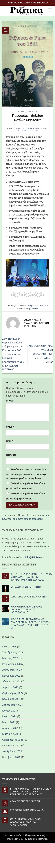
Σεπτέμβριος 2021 (12, 704)
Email (9, 441)
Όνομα (10, 427)
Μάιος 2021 (8, 722)
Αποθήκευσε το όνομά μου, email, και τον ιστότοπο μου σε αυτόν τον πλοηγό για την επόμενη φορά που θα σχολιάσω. (26, 474)
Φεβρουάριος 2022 (12, 693)
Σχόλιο (10, 400)
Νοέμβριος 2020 (11, 757)
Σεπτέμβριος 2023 (12, 652)
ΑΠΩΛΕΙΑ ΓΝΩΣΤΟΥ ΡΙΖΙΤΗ (26, 586)
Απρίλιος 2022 (10, 687)
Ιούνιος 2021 (9, 716)
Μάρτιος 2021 (10, 733)
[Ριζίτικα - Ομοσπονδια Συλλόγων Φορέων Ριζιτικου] (26, 11)
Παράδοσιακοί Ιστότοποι (36, 839)
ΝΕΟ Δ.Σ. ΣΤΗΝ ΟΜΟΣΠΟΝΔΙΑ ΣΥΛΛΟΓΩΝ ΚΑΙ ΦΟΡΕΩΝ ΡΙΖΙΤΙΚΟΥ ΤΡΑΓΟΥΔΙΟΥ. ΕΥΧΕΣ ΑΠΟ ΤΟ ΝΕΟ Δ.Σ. (30, 624)
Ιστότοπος (11, 455)
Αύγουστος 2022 (11, 681)
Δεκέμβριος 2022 (12, 670)
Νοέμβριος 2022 (11, 675)
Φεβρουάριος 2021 (12, 739)
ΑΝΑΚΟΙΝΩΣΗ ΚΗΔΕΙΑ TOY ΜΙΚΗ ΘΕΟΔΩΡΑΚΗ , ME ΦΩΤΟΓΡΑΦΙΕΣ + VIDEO (41, 354)
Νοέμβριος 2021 (11, 699)
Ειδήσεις (22, 112)
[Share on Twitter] (24, 294)
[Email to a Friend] (30, 294)
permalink (33, 308)
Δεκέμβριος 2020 (12, 751)
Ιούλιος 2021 (9, 710)
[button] (4, 11)
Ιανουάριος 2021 (11, 745)
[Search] (50, 11)
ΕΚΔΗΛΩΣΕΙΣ (32, 112)
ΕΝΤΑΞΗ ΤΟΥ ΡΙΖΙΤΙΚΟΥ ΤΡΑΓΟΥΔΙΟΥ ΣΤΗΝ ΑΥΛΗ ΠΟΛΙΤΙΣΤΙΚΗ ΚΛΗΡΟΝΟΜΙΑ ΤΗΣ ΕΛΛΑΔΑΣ (31, 577)
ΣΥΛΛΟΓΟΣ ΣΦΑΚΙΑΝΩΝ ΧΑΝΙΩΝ (29, 596)
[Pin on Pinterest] (35, 294)
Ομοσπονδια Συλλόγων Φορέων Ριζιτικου (31, 129)
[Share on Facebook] (19, 294)
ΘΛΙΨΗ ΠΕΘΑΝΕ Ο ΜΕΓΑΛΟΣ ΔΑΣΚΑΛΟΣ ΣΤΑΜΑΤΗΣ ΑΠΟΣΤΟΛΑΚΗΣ (26, 609)
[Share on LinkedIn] (41, 294)
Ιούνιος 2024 (9, 646)
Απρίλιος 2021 (10, 728)
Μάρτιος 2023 (10, 658)
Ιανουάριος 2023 (11, 664)
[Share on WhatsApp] (13, 294)
